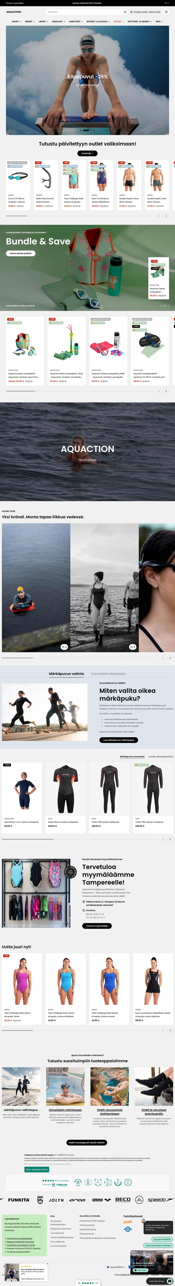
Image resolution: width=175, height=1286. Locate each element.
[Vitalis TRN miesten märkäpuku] (153, 789)
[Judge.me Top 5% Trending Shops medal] (128, 1182)
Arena (11, 195)
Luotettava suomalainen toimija (20, 1245)
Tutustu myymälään (14, 3)
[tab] (66, 675)
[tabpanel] (87, 712)
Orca (50, 819)
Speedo (39, 195)
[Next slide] (94, 130)
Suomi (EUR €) (116, 1267)
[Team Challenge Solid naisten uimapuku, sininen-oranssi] (109, 980)
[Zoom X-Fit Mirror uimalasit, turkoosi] (18, 176)
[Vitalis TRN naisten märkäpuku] (109, 789)
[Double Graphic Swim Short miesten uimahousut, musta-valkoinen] (129, 176)
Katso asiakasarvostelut (37, 1169)
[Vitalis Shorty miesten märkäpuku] (66, 789)
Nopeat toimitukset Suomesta (20, 1242)
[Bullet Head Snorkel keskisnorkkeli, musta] (46, 176)
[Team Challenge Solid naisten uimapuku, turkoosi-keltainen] (66, 980)
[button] (86, 130)
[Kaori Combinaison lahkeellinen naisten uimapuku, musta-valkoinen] (153, 980)
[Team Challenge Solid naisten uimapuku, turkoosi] (74, 176)
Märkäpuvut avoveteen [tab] (132, 756)
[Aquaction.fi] (21, 1200)
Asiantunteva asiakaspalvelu (19, 1238)
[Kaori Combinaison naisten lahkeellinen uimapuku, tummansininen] (101, 176)
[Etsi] (125, 12)
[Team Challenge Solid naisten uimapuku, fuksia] (22, 980)
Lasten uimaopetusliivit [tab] (160, 756)
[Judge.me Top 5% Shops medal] (118, 1182)
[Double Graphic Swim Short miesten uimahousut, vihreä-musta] (157, 176)
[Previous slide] (80, 130)
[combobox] (87, 12)
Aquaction (154, 288)
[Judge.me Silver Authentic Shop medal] (98, 1182)
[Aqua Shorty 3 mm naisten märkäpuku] (22, 789)
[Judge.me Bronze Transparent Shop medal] (108, 1182)
